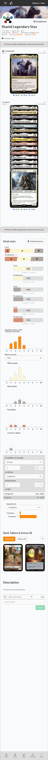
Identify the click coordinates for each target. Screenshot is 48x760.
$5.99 (17, 95)
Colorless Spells (13, 433)
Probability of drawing (14, 458)
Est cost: (16, 35)
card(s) (8, 489)
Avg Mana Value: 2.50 (13, 330)
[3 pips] (7, 251)
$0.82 (33, 209)
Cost (7, 247)
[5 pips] (38, 251)
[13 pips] (22, 251)
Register (35, 3)
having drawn (10, 481)
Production (9, 255)
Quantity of (11, 504)
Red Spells (11, 410)
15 (18, 516)
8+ (41, 351)
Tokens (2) (9, 539)
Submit (40, 608)
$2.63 (25, 209)
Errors (17, 33)
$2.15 (33, 95)
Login (42, 3)
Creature (12, 516)
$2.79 (17, 209)
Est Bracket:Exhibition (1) (30, 33)
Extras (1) (22, 539)
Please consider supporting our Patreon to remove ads (25, 44)
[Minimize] (46, 235)
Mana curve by (10, 355)
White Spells (12, 363)
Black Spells (12, 386)
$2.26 (25, 95)
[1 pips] (11, 259)
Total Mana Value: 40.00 (12, 331)
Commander (11, 513)
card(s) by (9, 472)
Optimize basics (36, 241)
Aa (42, 597)
